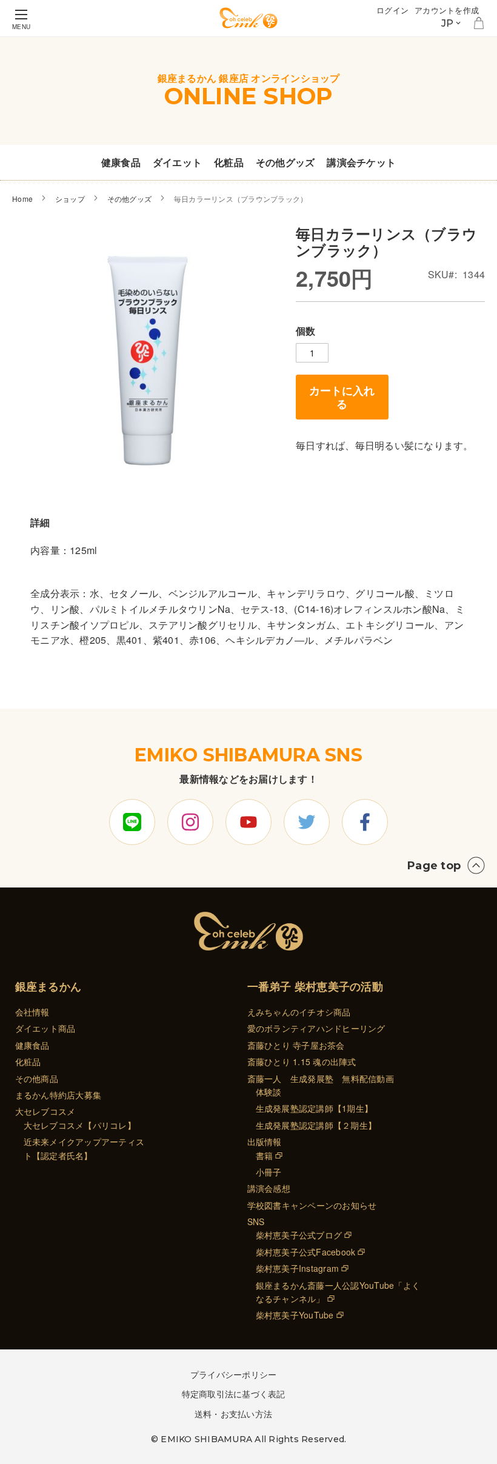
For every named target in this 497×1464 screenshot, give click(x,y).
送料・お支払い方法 (233, 1414)
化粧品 (229, 162)
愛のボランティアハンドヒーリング (316, 1028)
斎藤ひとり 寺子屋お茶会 (296, 1045)
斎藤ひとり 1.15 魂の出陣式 (301, 1061)
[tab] (40, 522)
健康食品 (121, 162)
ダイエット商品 (45, 1028)
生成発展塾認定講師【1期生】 (314, 1108)
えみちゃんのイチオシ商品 (299, 1012)
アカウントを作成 (447, 10)
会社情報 (32, 1012)
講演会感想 (268, 1188)
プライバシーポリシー (233, 1374)
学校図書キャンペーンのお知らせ (312, 1205)
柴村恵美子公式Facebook (306, 1252)
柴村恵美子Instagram (297, 1268)
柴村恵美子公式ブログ (299, 1235)
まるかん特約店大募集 (58, 1095)
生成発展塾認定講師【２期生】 (316, 1125)
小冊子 (269, 1172)
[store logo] (248, 18)
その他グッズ (285, 162)
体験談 (269, 1092)
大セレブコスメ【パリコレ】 (80, 1125)
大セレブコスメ (45, 1111)
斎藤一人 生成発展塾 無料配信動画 (320, 1078)
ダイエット (177, 162)
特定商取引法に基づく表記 (233, 1394)
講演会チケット (361, 162)
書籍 (264, 1155)
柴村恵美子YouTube (295, 1315)
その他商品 (36, 1078)
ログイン (392, 10)
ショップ (70, 198)
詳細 (40, 522)
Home (22, 198)
